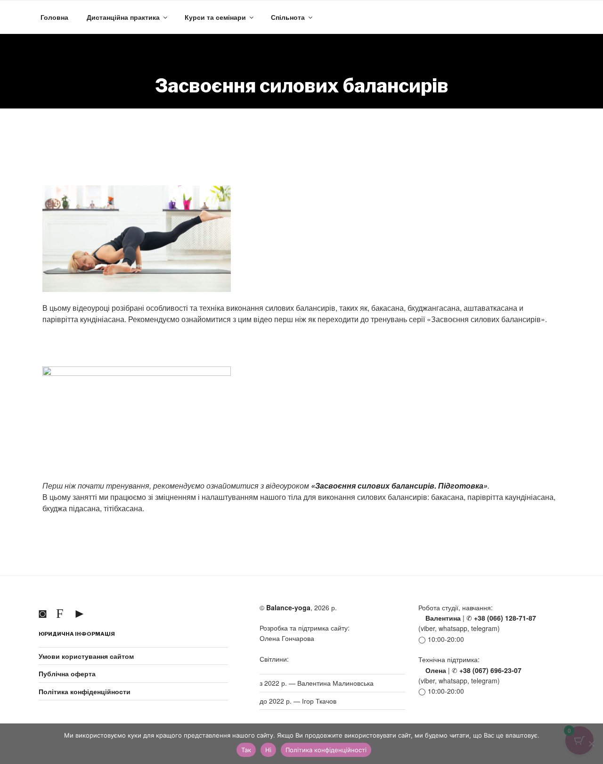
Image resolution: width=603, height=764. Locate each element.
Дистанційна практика (123, 17)
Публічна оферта (67, 673)
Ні (268, 750)
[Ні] (591, 743)
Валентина (442, 618)
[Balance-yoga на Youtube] (81, 612)
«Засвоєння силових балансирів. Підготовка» (399, 485)
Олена (435, 670)
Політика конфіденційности (84, 691)
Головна (54, 17)
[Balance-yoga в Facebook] (61, 612)
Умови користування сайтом (86, 656)
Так (246, 750)
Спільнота (288, 17)
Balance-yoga (288, 607)
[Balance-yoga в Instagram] (44, 612)
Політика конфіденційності (326, 750)
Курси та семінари (215, 17)
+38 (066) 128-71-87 (504, 618)
